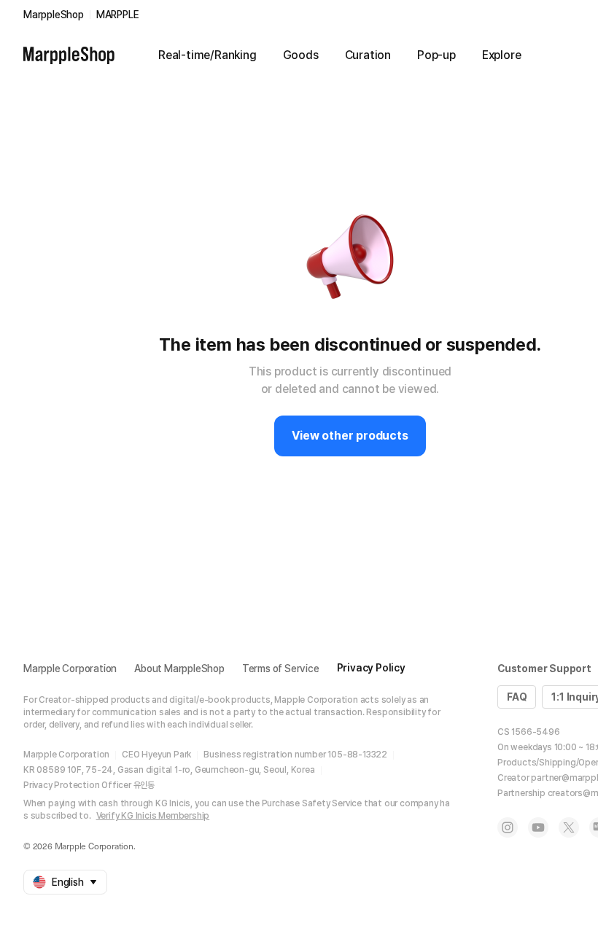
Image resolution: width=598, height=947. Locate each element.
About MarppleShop (179, 668)
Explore (501, 55)
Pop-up (436, 55)
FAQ (517, 697)
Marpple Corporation (70, 668)
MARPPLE (117, 14)
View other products (350, 436)
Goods (301, 55)
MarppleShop (53, 14)
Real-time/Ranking (207, 55)
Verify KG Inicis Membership (153, 816)
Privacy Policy (371, 668)
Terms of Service (280, 668)
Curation (368, 55)
